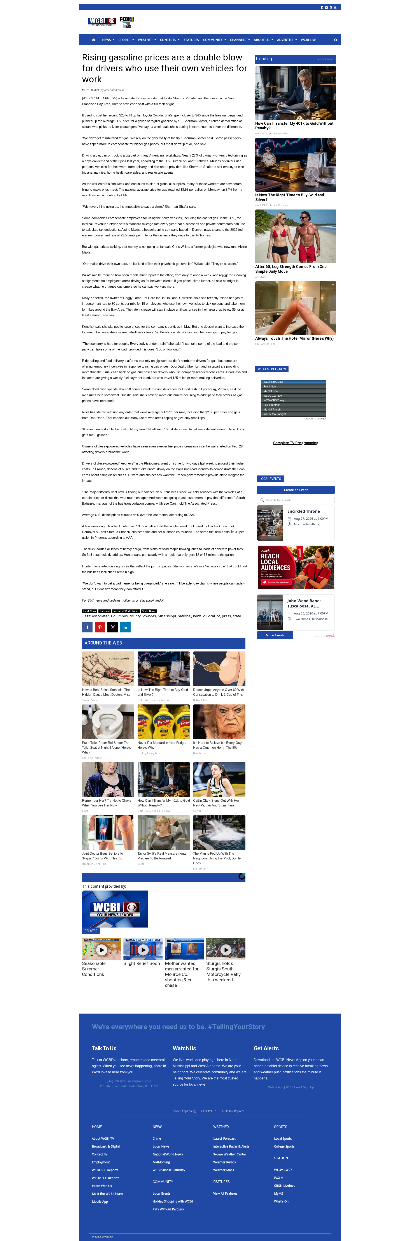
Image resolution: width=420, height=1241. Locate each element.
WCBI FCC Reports (105, 1170)
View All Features (225, 1193)
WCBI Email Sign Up (300, 1087)
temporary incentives (108, 366)
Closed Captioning (184, 1111)
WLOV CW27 (283, 1170)
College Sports (284, 1146)
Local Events (162, 1193)
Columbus (119, 616)
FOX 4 (278, 1178)
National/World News (126, 611)
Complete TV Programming (295, 442)
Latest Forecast (224, 1138)
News (106, 40)
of (218, 616)
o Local (209, 616)
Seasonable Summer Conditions (94, 969)
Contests (168, 40)
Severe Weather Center (229, 1154)
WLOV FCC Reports (105, 1178)
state (237, 616)
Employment (101, 1162)
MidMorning (161, 1162)
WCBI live (308, 40)
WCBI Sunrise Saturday (169, 1170)
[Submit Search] (335, 40)
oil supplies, (177, 184)
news (197, 616)
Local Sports (283, 1138)
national (184, 616)
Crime (157, 1138)
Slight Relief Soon (141, 963)
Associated (100, 616)
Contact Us (100, 1154)
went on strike (171, 463)
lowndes (149, 616)
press (226, 616)
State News (148, 611)
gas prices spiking (107, 246)
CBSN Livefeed (284, 1185)
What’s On (281, 1201)
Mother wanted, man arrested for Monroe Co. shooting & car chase (182, 974)
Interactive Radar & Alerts (231, 1146)
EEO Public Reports (232, 1111)
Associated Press (114, 90)
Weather (145, 40)
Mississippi (167, 616)
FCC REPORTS (208, 1111)
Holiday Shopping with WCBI (173, 1201)
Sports (124, 40)
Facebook (147, 600)
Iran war (221, 115)
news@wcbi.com (139, 1081)
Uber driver (211, 98)
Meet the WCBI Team (107, 1194)
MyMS (278, 1193)
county (135, 616)
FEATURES (191, 40)
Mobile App (275, 1087)
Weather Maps (223, 1170)
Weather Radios (224, 1162)
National (105, 611)
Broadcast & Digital (106, 1146)
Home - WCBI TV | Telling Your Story (112, 22)
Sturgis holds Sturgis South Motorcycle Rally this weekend (223, 971)
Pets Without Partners (168, 1209)
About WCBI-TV (103, 1138)
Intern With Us (102, 1186)
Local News (89, 611)
